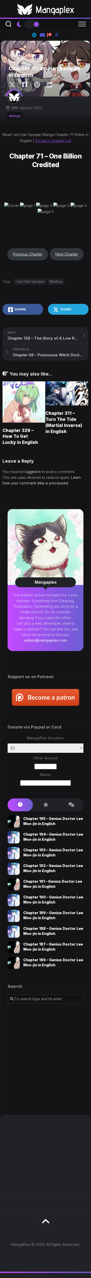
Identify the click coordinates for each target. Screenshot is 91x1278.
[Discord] (42, 35)
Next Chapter (66, 254)
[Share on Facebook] (24, 85)
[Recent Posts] (20, 804)
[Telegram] (34, 35)
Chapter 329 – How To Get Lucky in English (20, 436)
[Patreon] (49, 35)
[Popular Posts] (45, 804)
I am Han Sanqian (30, 281)
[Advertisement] (45, 1059)
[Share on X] (13, 85)
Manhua (55, 281)
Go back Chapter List (53, 140)
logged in (33, 471)
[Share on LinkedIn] (49, 85)
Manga (14, 116)
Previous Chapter (27, 254)
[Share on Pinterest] (37, 85)
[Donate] (57, 35)
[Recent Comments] (70, 804)
